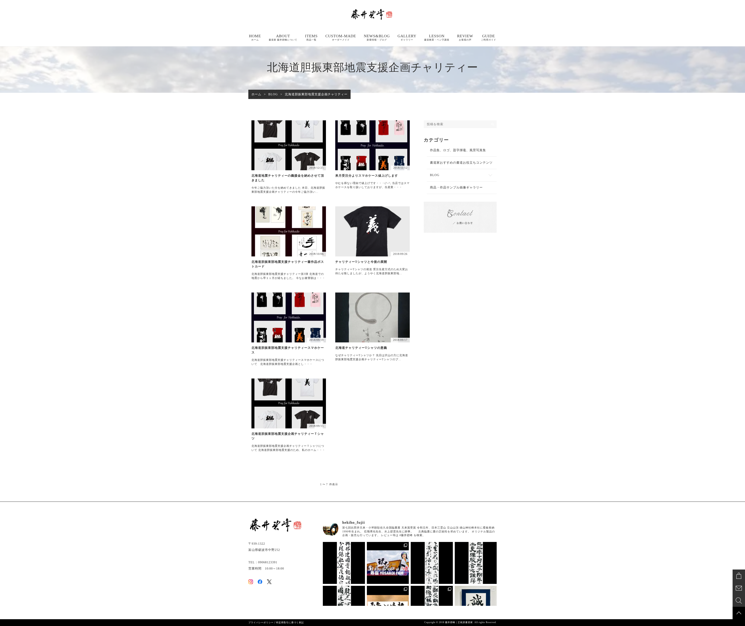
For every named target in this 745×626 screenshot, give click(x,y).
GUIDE (488, 37)
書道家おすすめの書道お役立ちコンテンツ (461, 162)
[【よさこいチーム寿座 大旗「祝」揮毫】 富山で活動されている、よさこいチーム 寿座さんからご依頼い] (388, 563)
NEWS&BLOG (377, 37)
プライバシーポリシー (261, 622)
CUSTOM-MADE (340, 37)
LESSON (436, 37)
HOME (255, 37)
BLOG (434, 175)
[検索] (493, 124)
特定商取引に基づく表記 (290, 622)
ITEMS (311, 37)
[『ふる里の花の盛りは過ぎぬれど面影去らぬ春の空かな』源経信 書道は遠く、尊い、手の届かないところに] (432, 563)
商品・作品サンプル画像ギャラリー (456, 187)
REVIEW (465, 37)
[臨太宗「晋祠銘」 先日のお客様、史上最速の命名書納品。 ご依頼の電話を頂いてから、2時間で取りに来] (344, 563)
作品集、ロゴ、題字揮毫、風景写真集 (458, 150)
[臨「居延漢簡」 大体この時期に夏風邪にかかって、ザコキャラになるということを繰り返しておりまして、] (476, 563)
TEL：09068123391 (262, 562)
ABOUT (283, 37)
